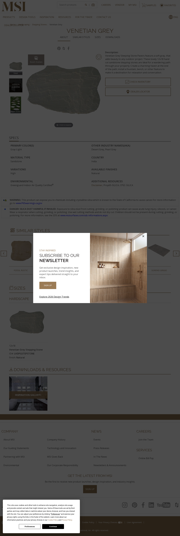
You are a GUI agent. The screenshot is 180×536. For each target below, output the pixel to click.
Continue (53, 527)
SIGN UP (48, 285)
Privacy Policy (67, 520)
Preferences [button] (55, 514)
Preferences (30, 527)
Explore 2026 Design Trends (54, 296)
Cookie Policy (53, 520)
